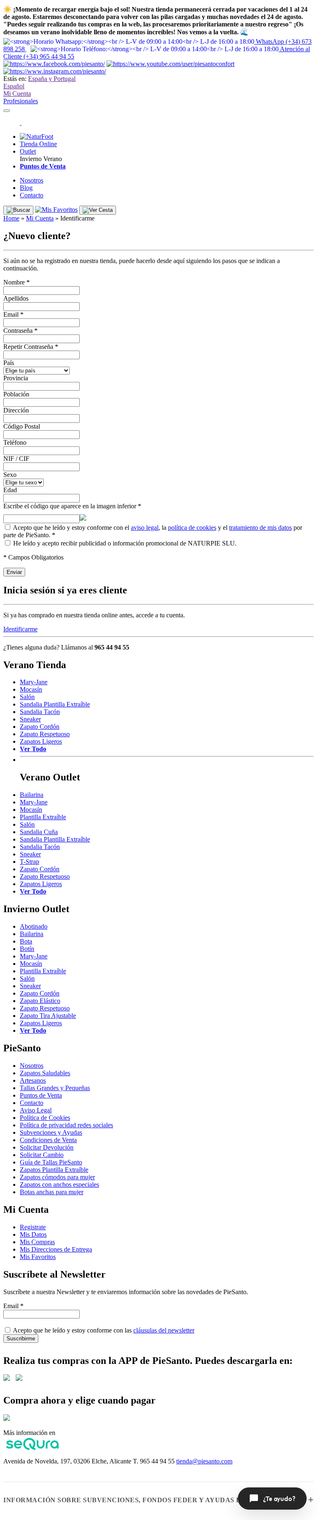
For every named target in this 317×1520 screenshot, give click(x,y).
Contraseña (20, 330)
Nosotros (31, 180)
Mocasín (31, 689)
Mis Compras (37, 1241)
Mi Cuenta (17, 93)
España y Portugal (52, 78)
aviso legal (144, 527)
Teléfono (14, 442)
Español (13, 86)
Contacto (31, 195)
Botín (27, 948)
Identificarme (20, 629)
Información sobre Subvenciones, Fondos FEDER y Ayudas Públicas (137, 1499)
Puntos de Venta (41, 1095)
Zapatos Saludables (45, 1073)
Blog (26, 187)
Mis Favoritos (38, 1256)
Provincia (15, 378)
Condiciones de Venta (48, 1139)
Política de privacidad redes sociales (66, 1125)
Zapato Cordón (39, 726)
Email (13, 314)
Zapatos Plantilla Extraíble (54, 1169)
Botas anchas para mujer (51, 1191)
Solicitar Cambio (42, 1154)
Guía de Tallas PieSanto (51, 1162)
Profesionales (20, 100)
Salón (27, 696)
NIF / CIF (16, 458)
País (8, 362)
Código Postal (21, 426)
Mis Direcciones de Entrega (56, 1249)
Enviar (14, 572)
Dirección (16, 410)
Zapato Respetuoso (45, 733)
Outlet (28, 151)
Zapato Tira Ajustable (48, 1015)
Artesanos (33, 1080)
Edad (10, 489)
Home (11, 218)
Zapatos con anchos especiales (59, 1184)
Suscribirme (21, 1338)
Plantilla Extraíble (43, 816)
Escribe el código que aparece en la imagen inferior (72, 506)
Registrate (33, 1227)
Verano (52, 158)
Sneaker (30, 719)
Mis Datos (33, 1234)
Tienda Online (38, 143)
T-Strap (29, 861)
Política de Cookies (45, 1117)
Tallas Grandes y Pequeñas (55, 1087)
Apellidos (15, 298)
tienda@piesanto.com (204, 1461)
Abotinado (33, 926)
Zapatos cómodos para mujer (57, 1177)
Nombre (16, 282)
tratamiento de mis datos (260, 527)
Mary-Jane (33, 681)
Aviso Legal (36, 1110)
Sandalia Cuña (39, 831)
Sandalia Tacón (40, 711)
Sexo (10, 474)
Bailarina (31, 794)
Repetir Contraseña (30, 346)
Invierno (31, 158)
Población (16, 394)
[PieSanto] (20, 122)
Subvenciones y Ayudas (51, 1132)
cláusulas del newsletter (163, 1330)
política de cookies (192, 527)
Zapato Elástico (40, 1000)
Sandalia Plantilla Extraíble (55, 704)
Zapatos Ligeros (41, 741)
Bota (26, 941)
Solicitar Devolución (46, 1147)
